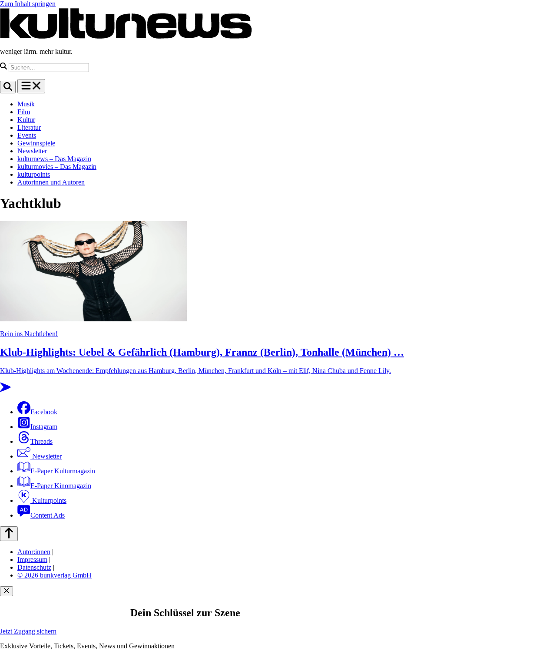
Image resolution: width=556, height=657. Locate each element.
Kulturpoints (48, 500)
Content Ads (47, 515)
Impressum (32, 559)
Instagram (43, 426)
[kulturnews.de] (126, 36)
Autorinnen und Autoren (51, 182)
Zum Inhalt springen (28, 3)
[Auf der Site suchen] (8, 87)
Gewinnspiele (36, 143)
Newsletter (32, 151)
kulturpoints (33, 174)
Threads (41, 441)
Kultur (26, 119)
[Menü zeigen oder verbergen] (31, 86)
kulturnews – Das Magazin (54, 158)
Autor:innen (33, 551)
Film (23, 112)
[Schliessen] (6, 591)
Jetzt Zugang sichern (28, 631)
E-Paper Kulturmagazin (62, 471)
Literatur (29, 127)
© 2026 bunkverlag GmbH (54, 575)
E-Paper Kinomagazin (60, 485)
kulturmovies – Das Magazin (56, 166)
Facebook (43, 412)
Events (26, 135)
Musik (26, 104)
